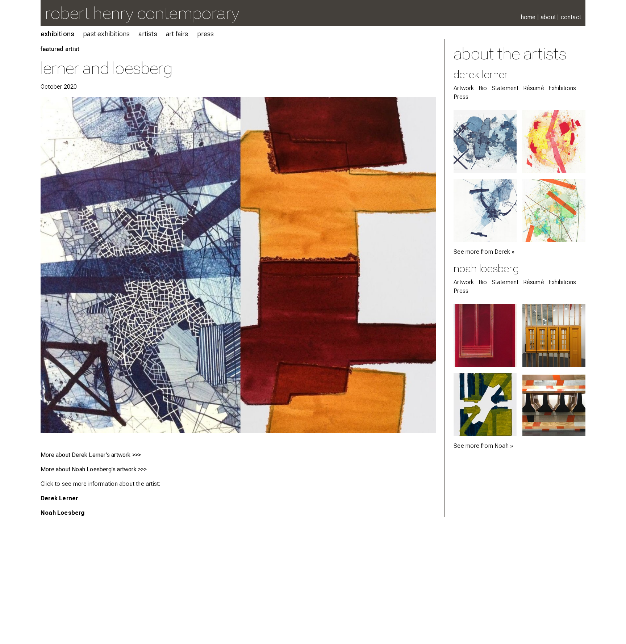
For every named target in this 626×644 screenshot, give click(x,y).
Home (528, 17)
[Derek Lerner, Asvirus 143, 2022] (485, 141)
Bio (483, 88)
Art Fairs (177, 34)
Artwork (464, 88)
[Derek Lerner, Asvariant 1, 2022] (553, 141)
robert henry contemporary (142, 13)
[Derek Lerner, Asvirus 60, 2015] (485, 210)
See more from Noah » (483, 445)
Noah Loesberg (63, 512)
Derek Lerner (59, 498)
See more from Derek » (484, 251)
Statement (505, 88)
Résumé (533, 88)
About (548, 17)
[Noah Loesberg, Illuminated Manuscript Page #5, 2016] (485, 335)
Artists (147, 34)
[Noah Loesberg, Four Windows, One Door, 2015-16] (553, 335)
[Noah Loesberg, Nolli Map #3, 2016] (485, 404)
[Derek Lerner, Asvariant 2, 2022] (553, 210)
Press (205, 34)
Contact (571, 17)
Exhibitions (57, 34)
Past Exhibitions (106, 34)
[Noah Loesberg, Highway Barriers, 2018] (553, 404)
